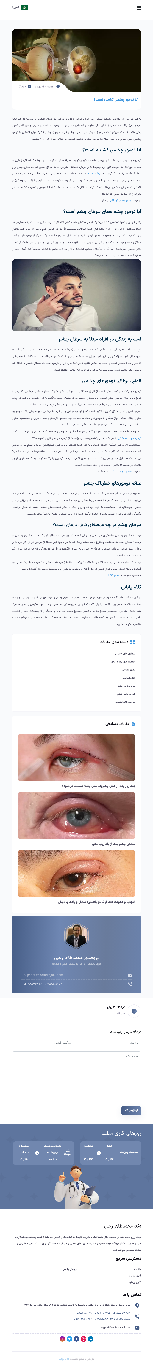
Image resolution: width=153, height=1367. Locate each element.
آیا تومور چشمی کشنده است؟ (116, 100)
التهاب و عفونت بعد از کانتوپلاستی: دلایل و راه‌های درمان (96, 902)
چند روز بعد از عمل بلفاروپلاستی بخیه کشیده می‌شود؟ (98, 786)
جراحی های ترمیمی (125, 702)
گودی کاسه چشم (126, 694)
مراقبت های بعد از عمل (123, 662)
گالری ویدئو (135, 1283)
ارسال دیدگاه (131, 1110)
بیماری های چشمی (125, 654)
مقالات (137, 1269)
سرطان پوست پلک (121, 472)
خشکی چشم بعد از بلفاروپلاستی (113, 844)
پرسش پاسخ (70, 1269)
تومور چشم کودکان (121, 201)
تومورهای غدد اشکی (129, 438)
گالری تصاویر (134, 1276)
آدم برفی (64, 1359)
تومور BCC (114, 576)
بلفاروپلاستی (128, 670)
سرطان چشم (95, 174)
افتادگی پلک (128, 678)
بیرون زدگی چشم (126, 686)
